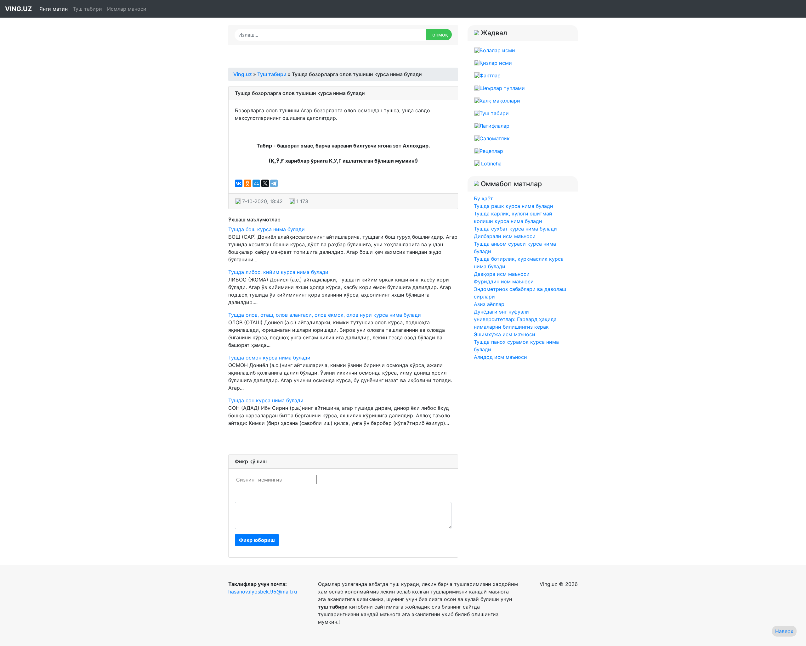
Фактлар (490, 75)
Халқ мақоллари (500, 100)
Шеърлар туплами (502, 88)
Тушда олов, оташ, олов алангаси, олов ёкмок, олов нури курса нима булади (324, 315)
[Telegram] (274, 183)
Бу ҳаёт (483, 198)
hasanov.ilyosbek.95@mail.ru (262, 591)
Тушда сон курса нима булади (266, 400)
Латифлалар (494, 126)
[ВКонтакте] (238, 183)
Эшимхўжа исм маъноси (504, 334)
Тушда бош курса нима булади (266, 229)
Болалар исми (497, 50)
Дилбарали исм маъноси (505, 236)
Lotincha (491, 163)
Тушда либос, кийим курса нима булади (278, 272)
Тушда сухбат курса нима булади (515, 229)
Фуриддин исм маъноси (504, 281)
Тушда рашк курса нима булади (513, 206)
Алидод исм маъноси (500, 357)
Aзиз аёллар (489, 304)
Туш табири (87, 9)
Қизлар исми (496, 63)
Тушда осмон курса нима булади (269, 357)
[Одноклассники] (247, 183)
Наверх (784, 631)
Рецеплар (491, 151)
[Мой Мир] (256, 183)
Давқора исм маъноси (502, 274)
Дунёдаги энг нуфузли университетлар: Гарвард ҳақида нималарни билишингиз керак (515, 319)
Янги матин (53, 9)
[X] (265, 183)
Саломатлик (495, 138)
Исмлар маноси (126, 9)
